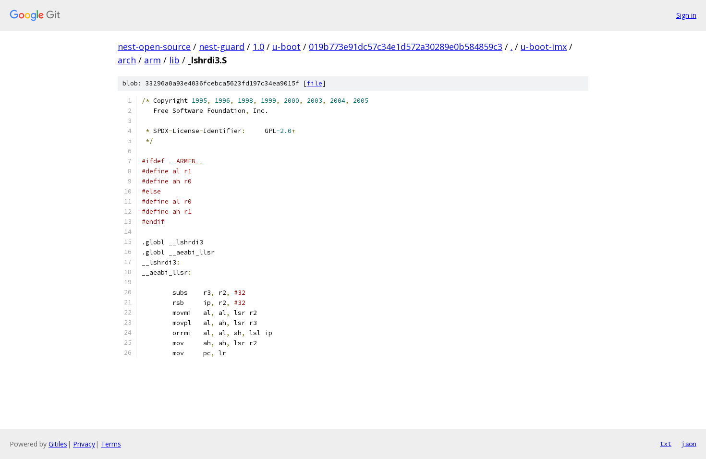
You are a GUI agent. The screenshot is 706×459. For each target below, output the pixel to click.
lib (174, 60)
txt (665, 443)
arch (127, 60)
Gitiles (58, 443)
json (688, 443)
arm (152, 60)
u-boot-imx (544, 46)
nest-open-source (154, 46)
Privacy (84, 443)
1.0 (258, 46)
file (314, 83)
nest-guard (221, 46)
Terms (111, 443)
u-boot (286, 46)
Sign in (686, 15)
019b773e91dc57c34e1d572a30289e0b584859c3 (405, 46)
